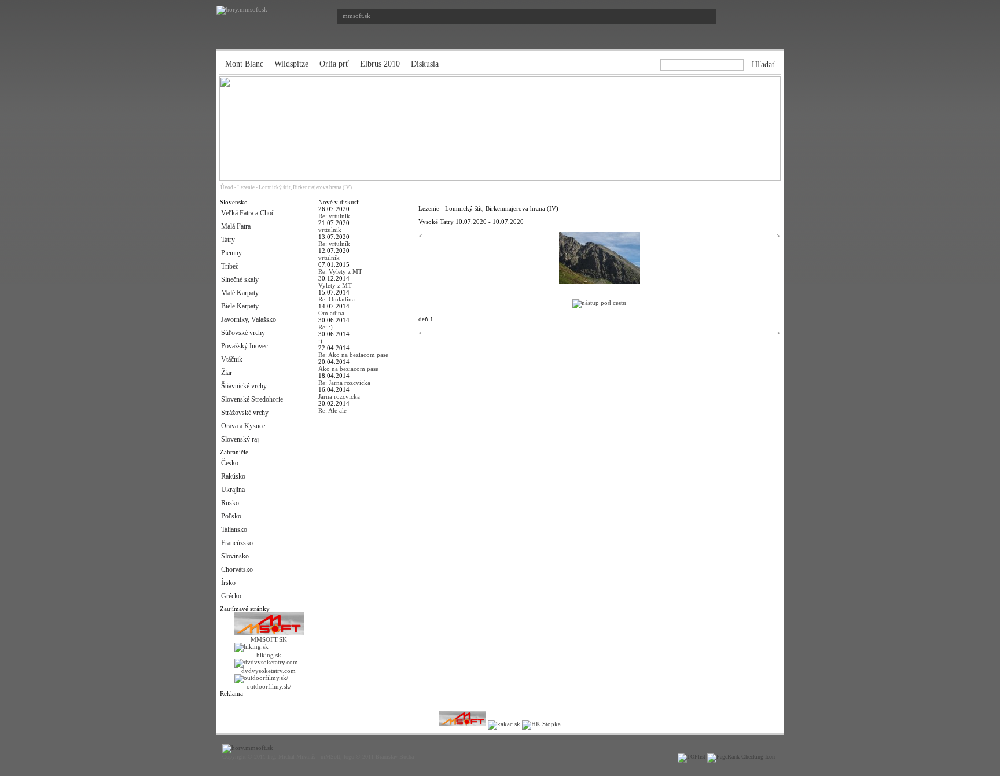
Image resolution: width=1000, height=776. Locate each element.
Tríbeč (229, 266)
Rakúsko (233, 476)
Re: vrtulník (334, 243)
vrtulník (329, 257)
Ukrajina (233, 490)
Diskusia (425, 64)
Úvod (226, 187)
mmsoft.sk (356, 15)
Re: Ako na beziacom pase (353, 354)
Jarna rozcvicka (339, 396)
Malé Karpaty (240, 293)
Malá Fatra (236, 226)
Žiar (226, 373)
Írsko (228, 583)
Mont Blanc (244, 64)
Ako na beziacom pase (348, 368)
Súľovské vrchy (243, 333)
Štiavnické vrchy (244, 386)
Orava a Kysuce (243, 426)
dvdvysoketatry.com (268, 670)
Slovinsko (235, 556)
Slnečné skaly (240, 279)
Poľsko (231, 516)
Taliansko (234, 529)
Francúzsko (237, 543)
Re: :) (325, 326)
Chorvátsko (237, 569)
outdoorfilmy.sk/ (269, 686)
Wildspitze (291, 64)
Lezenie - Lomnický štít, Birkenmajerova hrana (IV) (294, 187)
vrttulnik (329, 229)
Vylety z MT (335, 285)
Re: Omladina (336, 299)
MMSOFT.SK (269, 639)
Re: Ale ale (332, 410)
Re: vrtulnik (334, 215)
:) (320, 340)
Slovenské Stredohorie (252, 399)
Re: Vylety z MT (340, 271)
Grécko (231, 596)
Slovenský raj (240, 439)
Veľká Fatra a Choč (247, 213)
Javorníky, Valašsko (248, 319)
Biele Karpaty (240, 306)
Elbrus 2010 (380, 64)
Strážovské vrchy (245, 413)
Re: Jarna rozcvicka (344, 382)
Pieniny (231, 253)
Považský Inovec (244, 346)
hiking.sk (268, 655)
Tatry (228, 240)
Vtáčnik (231, 359)
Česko (229, 463)
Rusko (230, 503)
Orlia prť (334, 64)
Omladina (331, 313)
